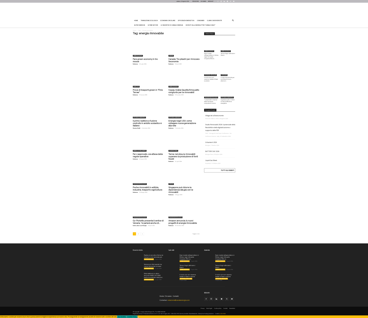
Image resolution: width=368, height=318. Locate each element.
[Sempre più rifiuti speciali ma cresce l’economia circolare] (137, 266)
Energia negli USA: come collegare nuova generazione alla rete (182, 123)
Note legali (209, 308)
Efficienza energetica (186, 20)
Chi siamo (168, 296)
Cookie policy (217, 308)
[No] (138, 317)
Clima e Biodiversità (214, 20)
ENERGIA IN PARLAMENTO (139, 150)
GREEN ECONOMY (137, 55)
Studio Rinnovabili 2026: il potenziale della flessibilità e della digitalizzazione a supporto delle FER (220, 127)
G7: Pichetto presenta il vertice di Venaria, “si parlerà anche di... (148, 221)
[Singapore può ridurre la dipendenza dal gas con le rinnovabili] (184, 177)
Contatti (176, 296)
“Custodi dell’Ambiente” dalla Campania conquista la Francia (211, 101)
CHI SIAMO (203, 1)
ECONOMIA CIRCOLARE (210, 75)
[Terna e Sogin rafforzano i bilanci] (228, 47)
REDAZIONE (195, 1)
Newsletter (232, 308)
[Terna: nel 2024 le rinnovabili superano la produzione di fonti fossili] (184, 144)
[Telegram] (227, 1)
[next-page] (142, 233)
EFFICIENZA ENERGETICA (139, 117)
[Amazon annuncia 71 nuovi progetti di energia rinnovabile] (184, 210)
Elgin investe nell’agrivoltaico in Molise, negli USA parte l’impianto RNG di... (189, 257)
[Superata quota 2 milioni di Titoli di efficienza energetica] (228, 93)
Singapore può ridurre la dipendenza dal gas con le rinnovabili (180, 189)
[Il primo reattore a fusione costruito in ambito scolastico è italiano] (148, 110)
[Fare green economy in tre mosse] (148, 49)
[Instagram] (221, 1)
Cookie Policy (132, 317)
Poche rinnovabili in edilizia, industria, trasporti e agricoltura (147, 188)
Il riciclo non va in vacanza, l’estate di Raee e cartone (211, 79)
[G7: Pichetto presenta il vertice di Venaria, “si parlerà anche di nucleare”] (148, 210)
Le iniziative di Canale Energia (172, 25)
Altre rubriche (139, 25)
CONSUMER (224, 75)
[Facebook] (217, 1)
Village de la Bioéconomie (214, 116)
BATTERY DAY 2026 (212, 151)
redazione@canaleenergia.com (179, 300)
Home (136, 20)
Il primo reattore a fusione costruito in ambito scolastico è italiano (147, 123)
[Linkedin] (224, 1)
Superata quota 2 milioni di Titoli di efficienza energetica (228, 101)
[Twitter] (230, 1)
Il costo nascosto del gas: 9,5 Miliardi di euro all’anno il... (228, 79)
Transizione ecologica (149, 20)
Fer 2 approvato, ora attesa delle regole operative (148, 155)
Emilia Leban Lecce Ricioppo (140, 225)
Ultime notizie (153, 25)
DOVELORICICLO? (149, 259)
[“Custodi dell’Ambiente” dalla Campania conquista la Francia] (211, 93)
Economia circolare (167, 20)
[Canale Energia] (184, 10)
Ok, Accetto (122, 317)
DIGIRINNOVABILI (173, 150)
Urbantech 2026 (211, 142)
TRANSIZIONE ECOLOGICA (139, 184)
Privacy (203, 308)
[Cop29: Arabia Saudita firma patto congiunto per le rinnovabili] (184, 79)
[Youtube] (233, 1)
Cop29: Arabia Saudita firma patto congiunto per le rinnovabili (183, 91)
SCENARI (171, 55)
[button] (233, 21)
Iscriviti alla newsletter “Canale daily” (200, 25)
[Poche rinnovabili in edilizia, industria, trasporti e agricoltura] (148, 177)
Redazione (135, 64)
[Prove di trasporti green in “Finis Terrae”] (148, 79)
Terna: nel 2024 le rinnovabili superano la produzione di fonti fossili (183, 156)
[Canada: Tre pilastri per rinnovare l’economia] (184, 49)
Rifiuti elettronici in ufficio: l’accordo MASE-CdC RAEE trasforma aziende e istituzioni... (153, 275)
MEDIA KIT (210, 1)
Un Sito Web (222, 313)
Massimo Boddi (136, 128)
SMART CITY (136, 86)
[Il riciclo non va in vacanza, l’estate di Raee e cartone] (211, 71)
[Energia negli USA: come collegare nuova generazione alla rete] (184, 110)
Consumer (200, 20)
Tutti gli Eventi (227, 170)
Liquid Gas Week (211, 160)
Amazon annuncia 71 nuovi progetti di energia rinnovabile (182, 221)
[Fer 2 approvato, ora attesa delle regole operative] (148, 144)
